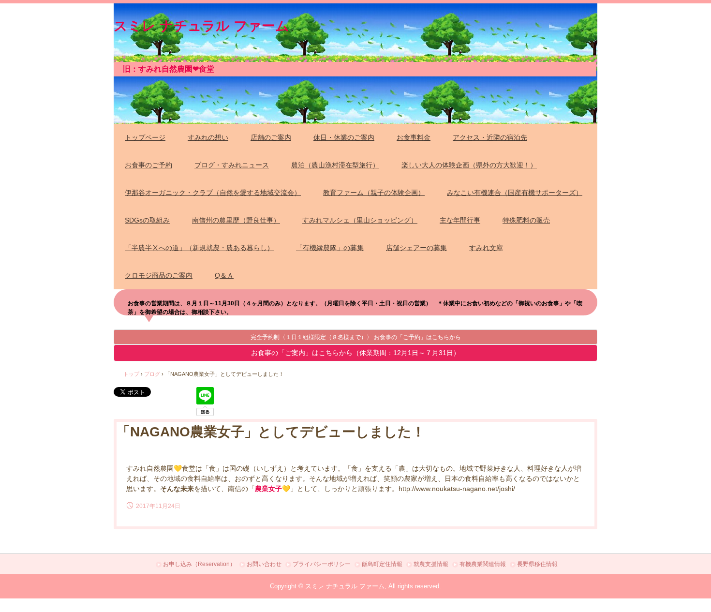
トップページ (145, 137)
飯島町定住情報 (382, 564)
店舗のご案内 (271, 137)
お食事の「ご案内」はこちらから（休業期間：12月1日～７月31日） (355, 353)
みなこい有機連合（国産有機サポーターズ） (514, 192)
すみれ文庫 (486, 248)
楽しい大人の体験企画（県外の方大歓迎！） (469, 165)
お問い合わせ (264, 564)
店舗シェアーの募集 (416, 248)
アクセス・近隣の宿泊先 (490, 137)
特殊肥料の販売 (526, 220)
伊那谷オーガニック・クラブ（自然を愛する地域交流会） (213, 192)
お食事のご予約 (148, 165)
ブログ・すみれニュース (231, 165)
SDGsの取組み (147, 220)
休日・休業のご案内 (343, 137)
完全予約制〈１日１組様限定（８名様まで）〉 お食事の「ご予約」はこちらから (356, 337)
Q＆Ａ (224, 275)
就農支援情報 (431, 564)
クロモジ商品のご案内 (159, 275)
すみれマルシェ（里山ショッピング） (359, 220)
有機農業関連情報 (482, 564)
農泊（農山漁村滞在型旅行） (335, 165)
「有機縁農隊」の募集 (330, 248)
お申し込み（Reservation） (199, 564)
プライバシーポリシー (322, 564)
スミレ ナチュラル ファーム (201, 24)
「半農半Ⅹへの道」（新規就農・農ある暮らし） (199, 248)
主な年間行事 (460, 220)
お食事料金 (413, 137)
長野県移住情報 (537, 564)
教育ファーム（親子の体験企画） (374, 192)
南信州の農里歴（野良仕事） (236, 220)
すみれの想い (208, 137)
